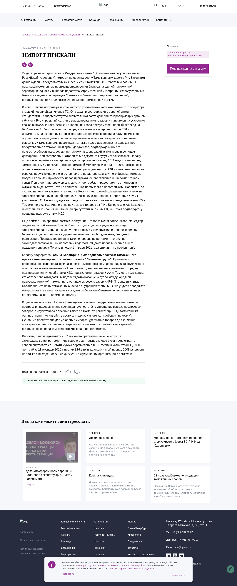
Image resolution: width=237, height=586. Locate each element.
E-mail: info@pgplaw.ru (178, 547)
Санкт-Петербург (137, 528)
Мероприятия (140, 19)
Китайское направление (141, 554)
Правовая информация (33, 540)
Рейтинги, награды (104, 535)
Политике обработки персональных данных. (131, 568)
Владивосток (135, 541)
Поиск (163, 5)
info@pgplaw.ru (63, 5)
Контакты (162, 19)
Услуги (49, 19)
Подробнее (68, 574)
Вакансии (99, 548)
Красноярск (134, 535)
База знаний (115, 19)
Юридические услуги (73, 521)
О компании (28, 19)
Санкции (65, 535)
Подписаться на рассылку (188, 68)
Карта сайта (27, 532)
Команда (94, 19)
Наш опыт (99, 528)
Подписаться (207, 5)
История (99, 554)
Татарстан (133, 548)
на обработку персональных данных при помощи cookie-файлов (111, 565)
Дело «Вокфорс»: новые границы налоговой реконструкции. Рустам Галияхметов (49, 474)
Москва (132, 521)
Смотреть (30, 485)
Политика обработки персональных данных (32, 551)
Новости (99, 541)
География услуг (71, 19)
